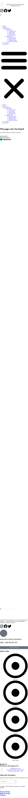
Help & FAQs (5, 793)
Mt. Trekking (6, 42)
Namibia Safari (12, 39)
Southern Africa (9, 36)
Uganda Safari (12, 33)
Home (4, 26)
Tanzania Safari (12, 31)
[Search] (16, 781)
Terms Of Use (5, 792)
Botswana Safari (12, 37)
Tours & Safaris (6, 28)
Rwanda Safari (12, 35)
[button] (14, 74)
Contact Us (5, 44)
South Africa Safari (13, 41)
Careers (3, 795)
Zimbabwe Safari (12, 40)
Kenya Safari (12, 32)
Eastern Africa (9, 29)
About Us (5, 27)
